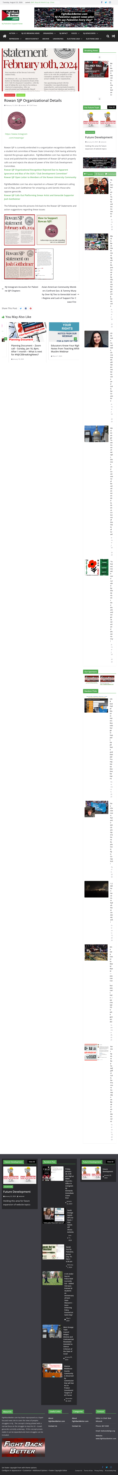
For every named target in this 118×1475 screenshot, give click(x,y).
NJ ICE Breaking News (30, 33)
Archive (45, 39)
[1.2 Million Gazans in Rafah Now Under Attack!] (96, 912)
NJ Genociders (89, 33)
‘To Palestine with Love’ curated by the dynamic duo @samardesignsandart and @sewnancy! (111, 601)
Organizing (48, 33)
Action (12, 33)
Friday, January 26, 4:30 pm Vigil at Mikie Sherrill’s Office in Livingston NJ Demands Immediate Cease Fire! (69, 1183)
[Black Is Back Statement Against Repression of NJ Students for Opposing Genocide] (96, 242)
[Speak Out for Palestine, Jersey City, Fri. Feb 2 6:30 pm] (53, 1257)
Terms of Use (88, 1471)
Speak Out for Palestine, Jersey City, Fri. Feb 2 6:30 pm (70, 1254)
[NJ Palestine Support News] (4, 36)
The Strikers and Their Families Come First (111, 198)
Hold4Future (90, 132)
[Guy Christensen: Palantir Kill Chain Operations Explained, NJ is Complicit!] (96, 840)
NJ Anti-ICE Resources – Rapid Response (74, 347)
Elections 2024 (73, 39)
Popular (89, 174)
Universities (58, 39)
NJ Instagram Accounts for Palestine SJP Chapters (21, 289)
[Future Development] (99, 120)
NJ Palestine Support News (12, 24)
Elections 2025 (92, 39)
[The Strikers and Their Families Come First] (96, 185)
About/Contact (32, 39)
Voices (74, 33)
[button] (16, 33)
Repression (14, 39)
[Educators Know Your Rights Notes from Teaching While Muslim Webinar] (34, 324)
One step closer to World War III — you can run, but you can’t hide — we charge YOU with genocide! (111, 984)
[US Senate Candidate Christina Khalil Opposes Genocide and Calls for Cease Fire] (96, 339)
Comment (112, 174)
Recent (101, 174)
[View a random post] (113, 36)
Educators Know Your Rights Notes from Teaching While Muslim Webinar (33, 348)
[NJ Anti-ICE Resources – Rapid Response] (74, 324)
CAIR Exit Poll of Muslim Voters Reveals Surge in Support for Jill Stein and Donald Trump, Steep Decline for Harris (111, 739)
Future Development (98, 137)
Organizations (9, 95)
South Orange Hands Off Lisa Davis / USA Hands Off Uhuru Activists (70, 1221)
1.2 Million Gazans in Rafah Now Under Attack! (111, 902)
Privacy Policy (98, 1471)
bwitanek (23, 105)
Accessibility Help (110, 1471)
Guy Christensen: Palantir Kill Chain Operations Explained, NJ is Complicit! (111, 833)
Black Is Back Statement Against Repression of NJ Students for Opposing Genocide (111, 271)
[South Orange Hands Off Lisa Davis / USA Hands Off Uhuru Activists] (54, 1225)
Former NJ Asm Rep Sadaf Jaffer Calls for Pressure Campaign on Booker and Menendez (111, 1083)
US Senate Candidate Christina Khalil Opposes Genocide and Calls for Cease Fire (111, 367)
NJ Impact (63, 33)
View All (112, 107)
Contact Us (52, 1426)
